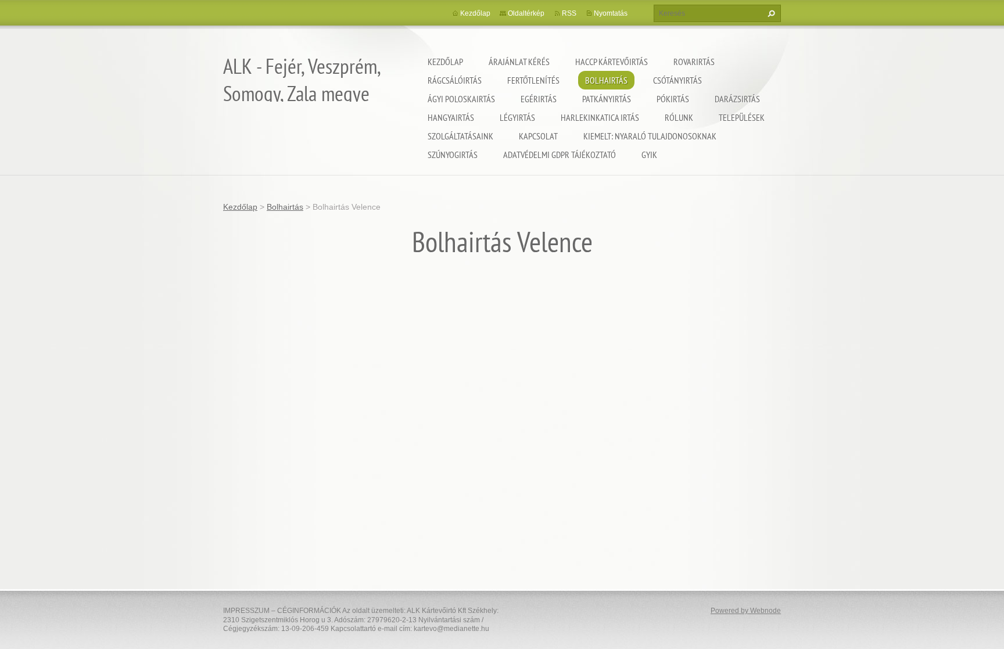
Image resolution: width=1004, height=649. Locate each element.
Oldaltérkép (526, 13)
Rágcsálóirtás (455, 80)
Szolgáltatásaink (460, 136)
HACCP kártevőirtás (611, 61)
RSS (569, 13)
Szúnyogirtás (453, 154)
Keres (770, 13)
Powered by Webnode (746, 611)
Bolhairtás (606, 80)
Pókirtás (673, 99)
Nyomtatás (611, 13)
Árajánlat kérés (519, 61)
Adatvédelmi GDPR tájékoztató (559, 154)
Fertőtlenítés (533, 80)
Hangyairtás (451, 117)
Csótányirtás (677, 80)
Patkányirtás (606, 99)
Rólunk (679, 117)
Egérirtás (539, 99)
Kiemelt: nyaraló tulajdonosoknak (649, 136)
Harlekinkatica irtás (600, 117)
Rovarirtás (694, 61)
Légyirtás (517, 117)
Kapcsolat (538, 136)
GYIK (649, 154)
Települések (742, 117)
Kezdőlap (445, 61)
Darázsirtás (737, 99)
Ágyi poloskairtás (461, 99)
